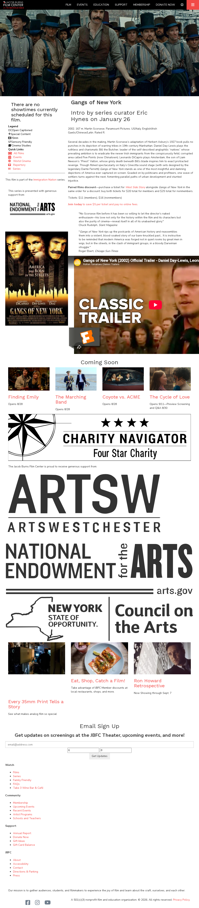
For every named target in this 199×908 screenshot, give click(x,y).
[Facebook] (27, 903)
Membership (141, 5)
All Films (18, 153)
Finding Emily (23, 397)
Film (68, 5)
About (17, 860)
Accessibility (20, 864)
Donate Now (165, 5)
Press (16, 875)
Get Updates (99, 756)
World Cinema (21, 161)
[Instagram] (37, 903)
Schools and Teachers (27, 818)
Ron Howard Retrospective (149, 683)
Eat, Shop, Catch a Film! (98, 680)
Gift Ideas (19, 841)
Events (82, 5)
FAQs (16, 784)
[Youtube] (48, 903)
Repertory (18, 165)
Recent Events (22, 810)
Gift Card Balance (24, 845)
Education (101, 5)
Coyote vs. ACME (121, 397)
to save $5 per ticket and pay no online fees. (103, 204)
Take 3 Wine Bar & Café (28, 788)
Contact (18, 868)
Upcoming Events (23, 807)
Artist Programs (22, 814)
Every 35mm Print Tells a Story (35, 704)
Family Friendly (22, 780)
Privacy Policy (181, 900)
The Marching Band (70, 399)
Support (121, 5)
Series (15, 169)
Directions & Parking (25, 871)
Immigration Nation (45, 180)
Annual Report (22, 833)
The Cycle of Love (170, 397)
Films (16, 772)
